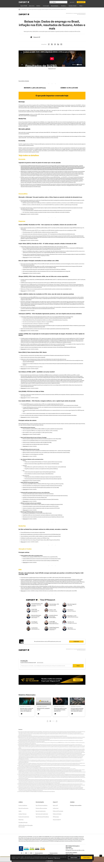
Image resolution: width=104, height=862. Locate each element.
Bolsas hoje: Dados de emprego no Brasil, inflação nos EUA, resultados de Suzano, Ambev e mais (47, 9)
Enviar (78, 665)
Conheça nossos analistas (75, 805)
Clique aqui (23, 214)
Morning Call (24, 9)
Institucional (55, 808)
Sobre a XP (55, 805)
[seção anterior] (47, 721)
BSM (26, 853)
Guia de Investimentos (23, 808)
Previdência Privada (23, 822)
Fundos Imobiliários (23, 805)
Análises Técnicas (22, 814)
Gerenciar (50, 858)
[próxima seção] (56, 721)
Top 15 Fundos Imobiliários (41, 805)
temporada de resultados (24, 114)
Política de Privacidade (58, 811)
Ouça (20, 80)
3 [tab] (53, 721)
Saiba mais (56, 858)
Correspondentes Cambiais (38, 853)
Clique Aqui (25, 446)
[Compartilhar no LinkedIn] (58, 44)
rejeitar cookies (74, 857)
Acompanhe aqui (33, 115)
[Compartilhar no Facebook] (48, 44)
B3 (21, 853)
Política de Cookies (57, 814)
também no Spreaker (25, 80)
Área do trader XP (57, 819)
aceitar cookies (86, 857)
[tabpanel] (26, 707)
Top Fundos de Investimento (42, 814)
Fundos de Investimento (24, 817)
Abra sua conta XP (81, 2)
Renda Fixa (21, 819)
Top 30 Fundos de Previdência (42, 817)
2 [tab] (52, 721)
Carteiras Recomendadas (41, 808)
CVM (31, 853)
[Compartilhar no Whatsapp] (55, 44)
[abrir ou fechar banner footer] (100, 856)
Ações (20, 811)
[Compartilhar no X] (52, 44)
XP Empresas (56, 817)
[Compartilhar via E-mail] (61, 44)
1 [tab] (50, 721)
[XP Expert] (24, 2)
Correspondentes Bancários (53, 853)
